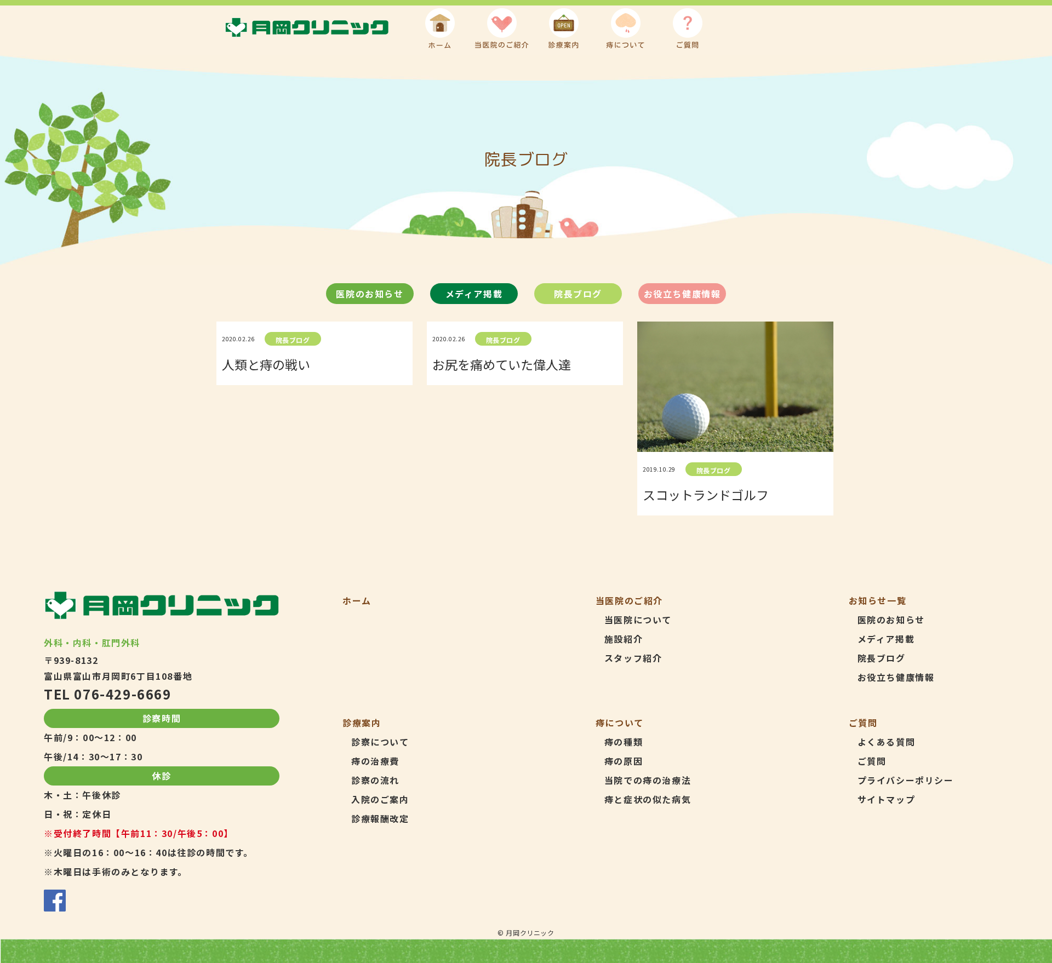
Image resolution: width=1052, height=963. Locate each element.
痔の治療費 (375, 760)
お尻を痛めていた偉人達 (501, 364)
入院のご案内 (380, 799)
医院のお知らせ (369, 293)
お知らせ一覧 (878, 600)
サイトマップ (886, 799)
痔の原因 (623, 760)
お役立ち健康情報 (682, 293)
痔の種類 (623, 741)
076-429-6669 (122, 693)
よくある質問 (886, 741)
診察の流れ (375, 780)
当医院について (638, 619)
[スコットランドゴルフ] (735, 387)
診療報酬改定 (380, 818)
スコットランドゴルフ (706, 494)
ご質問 (872, 760)
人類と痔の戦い (266, 364)
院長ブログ (578, 293)
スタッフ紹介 (633, 657)
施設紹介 (623, 638)
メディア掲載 (474, 293)
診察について (380, 741)
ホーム (356, 600)
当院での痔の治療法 (647, 780)
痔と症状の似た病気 (647, 799)
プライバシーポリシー (905, 780)
